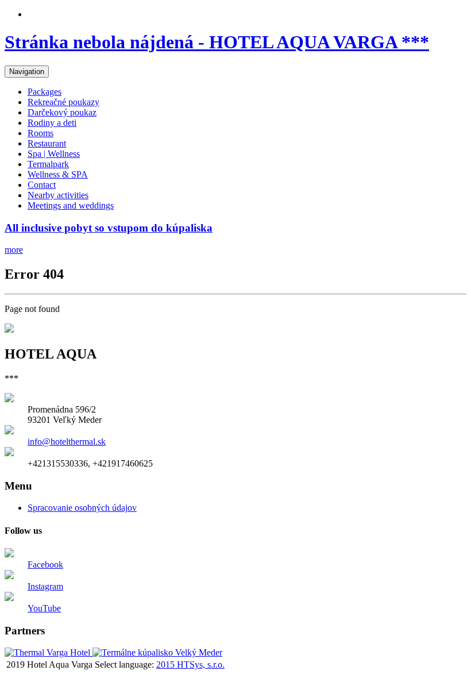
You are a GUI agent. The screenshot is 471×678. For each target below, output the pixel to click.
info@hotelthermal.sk (67, 441)
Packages (44, 92)
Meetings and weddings (71, 205)
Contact (42, 185)
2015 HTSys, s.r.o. (190, 664)
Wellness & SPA (58, 174)
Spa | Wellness (54, 154)
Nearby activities (58, 195)
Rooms (40, 133)
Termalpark (48, 164)
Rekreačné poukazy (63, 102)
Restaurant (47, 143)
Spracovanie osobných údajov (82, 508)
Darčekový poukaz (62, 112)
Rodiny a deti (52, 123)
